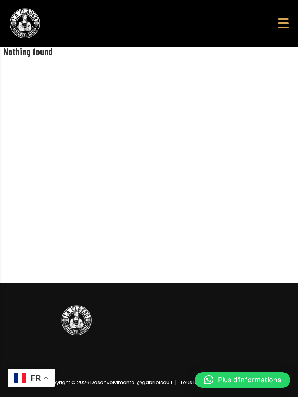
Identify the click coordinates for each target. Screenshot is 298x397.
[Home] (24, 22)
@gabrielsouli (154, 382)
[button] (242, 380)
